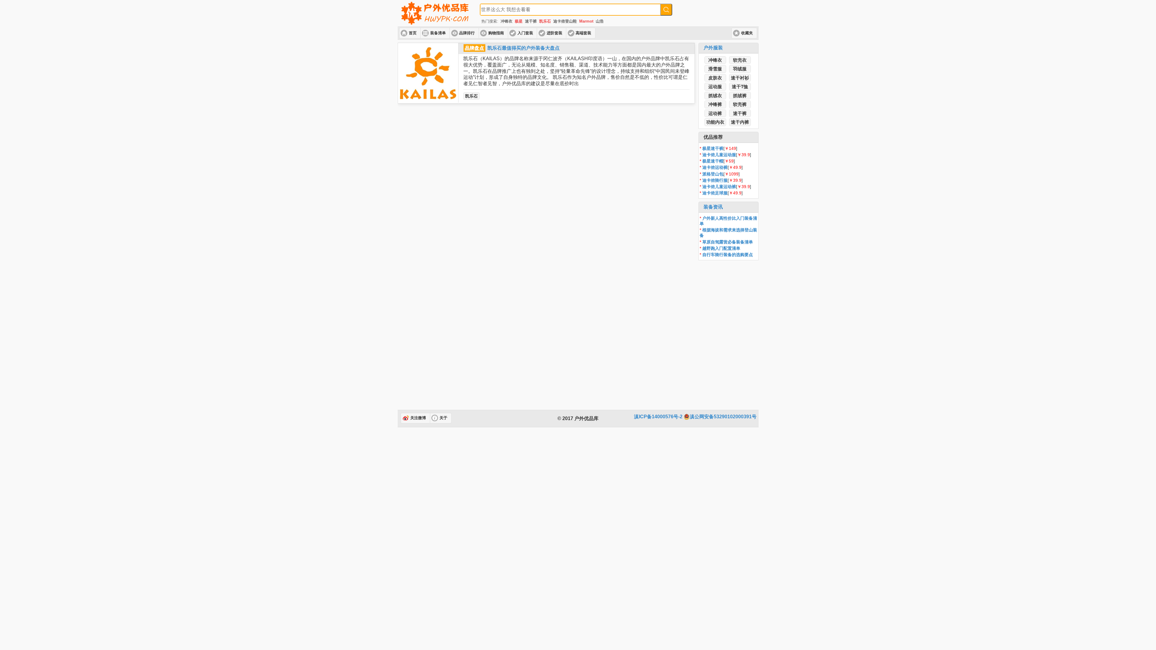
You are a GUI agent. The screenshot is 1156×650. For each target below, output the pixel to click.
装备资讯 (713, 206)
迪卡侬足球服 (715, 192)
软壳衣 (740, 60)
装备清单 (438, 33)
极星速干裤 (712, 148)
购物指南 (496, 33)
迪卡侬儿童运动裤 (719, 186)
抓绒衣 (715, 95)
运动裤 (715, 113)
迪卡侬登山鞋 (565, 21)
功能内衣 (715, 122)
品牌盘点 (474, 48)
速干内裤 (740, 122)
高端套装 (583, 33)
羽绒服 (740, 68)
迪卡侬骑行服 (715, 180)
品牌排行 (467, 33)
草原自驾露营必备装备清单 (727, 242)
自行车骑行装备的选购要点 (727, 254)
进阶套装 (554, 33)
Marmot (586, 21)
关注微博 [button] (418, 418)
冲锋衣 (506, 21)
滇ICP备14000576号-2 (658, 416)
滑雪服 (715, 68)
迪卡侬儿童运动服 (719, 154)
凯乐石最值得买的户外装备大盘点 (523, 48)
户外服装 (713, 47)
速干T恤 (740, 86)
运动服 (715, 86)
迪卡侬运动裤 (715, 167)
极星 (519, 21)
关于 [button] (443, 418)
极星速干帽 (712, 161)
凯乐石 (545, 21)
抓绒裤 (740, 95)
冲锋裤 (715, 104)
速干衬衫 (740, 77)
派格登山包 (712, 174)
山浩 (600, 21)
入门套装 (525, 33)
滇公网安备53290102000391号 (723, 416)
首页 (413, 33)
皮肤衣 (715, 77)
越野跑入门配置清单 (721, 248)
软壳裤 (740, 104)
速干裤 (531, 21)
